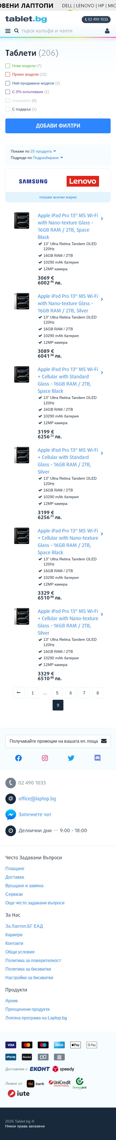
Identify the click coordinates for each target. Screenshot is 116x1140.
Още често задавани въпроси (34, 903)
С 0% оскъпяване (30, 92)
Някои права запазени (25, 1126)
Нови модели (27, 66)
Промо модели (29, 74)
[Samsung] (33, 181)
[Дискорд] (97, 759)
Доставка (14, 877)
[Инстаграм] (45, 759)
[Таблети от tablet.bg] (26, 19)
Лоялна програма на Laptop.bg (36, 1018)
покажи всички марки (58, 197)
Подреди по (21, 158)
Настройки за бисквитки (29, 977)
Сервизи (14, 894)
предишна (24, 692)
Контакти (14, 943)
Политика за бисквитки (28, 969)
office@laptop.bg (37, 799)
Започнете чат (35, 815)
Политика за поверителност (33, 960)
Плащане (14, 868)
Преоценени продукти (27, 1009)
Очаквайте (24, 100)
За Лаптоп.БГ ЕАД (24, 926)
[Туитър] (71, 759)
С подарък (24, 109)
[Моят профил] (107, 31)
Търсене (17, 30)
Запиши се (104, 741)
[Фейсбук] (18, 759)
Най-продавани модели (36, 83)
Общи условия (20, 952)
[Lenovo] (82, 181)
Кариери (13, 934)
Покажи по (20, 151)
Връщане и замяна (24, 885)
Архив (11, 1000)
